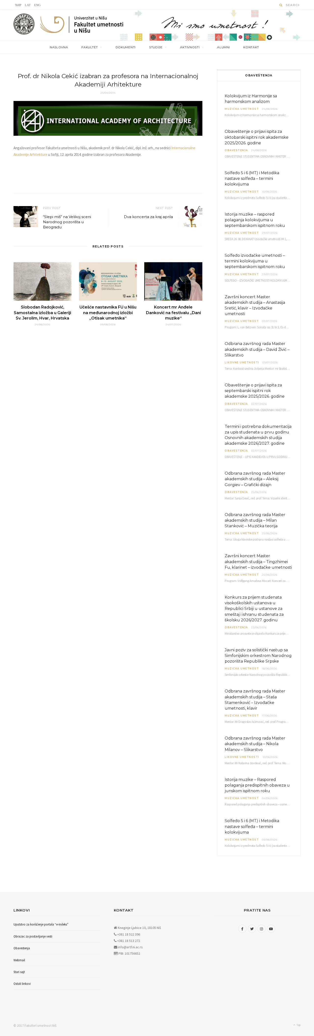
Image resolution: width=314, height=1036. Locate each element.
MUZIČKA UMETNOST (242, 109)
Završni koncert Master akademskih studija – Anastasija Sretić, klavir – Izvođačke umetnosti (255, 305)
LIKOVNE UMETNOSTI (242, 362)
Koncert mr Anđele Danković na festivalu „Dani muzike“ (173, 313)
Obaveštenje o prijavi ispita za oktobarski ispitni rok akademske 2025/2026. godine (256, 137)
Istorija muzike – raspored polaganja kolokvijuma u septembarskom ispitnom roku (255, 220)
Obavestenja (236, 150)
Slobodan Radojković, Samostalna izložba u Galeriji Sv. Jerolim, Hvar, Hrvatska (42, 313)
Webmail (19, 960)
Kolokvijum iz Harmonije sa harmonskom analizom (251, 99)
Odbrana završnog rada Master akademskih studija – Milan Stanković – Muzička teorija (255, 520)
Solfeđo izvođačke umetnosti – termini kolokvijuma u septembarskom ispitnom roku (255, 261)
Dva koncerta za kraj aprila (148, 216)
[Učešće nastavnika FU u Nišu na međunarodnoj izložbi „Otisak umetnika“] (108, 281)
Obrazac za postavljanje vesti (32, 936)
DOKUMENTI (126, 47)
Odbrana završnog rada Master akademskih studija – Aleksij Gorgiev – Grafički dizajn (255, 479)
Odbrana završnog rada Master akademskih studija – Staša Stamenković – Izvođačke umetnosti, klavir (255, 700)
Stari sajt (19, 972)
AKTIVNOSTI (189, 47)
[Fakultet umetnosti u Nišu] (24, 25)
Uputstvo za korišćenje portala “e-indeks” (40, 924)
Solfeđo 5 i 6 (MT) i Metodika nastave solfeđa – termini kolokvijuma (252, 178)
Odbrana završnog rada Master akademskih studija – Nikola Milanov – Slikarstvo (255, 744)
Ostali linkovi (22, 984)
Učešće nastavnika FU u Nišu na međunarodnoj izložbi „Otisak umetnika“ (107, 313)
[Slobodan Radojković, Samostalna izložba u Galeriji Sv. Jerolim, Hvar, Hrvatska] (42, 281)
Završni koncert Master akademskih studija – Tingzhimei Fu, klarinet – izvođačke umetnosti (258, 561)
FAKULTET (89, 47)
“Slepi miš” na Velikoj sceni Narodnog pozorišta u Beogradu (67, 221)
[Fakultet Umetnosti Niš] (82, 26)
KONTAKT (251, 47)
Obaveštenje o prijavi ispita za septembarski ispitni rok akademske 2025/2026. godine (255, 391)
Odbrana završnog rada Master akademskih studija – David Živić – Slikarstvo (257, 349)
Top (298, 1025)
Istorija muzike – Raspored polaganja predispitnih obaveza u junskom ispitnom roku (257, 785)
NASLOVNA (59, 47)
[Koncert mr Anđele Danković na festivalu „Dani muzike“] (173, 281)
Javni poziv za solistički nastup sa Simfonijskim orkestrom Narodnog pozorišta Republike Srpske (258, 656)
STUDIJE (156, 47)
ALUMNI (223, 47)
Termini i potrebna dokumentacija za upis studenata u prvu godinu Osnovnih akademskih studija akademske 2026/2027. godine (258, 435)
